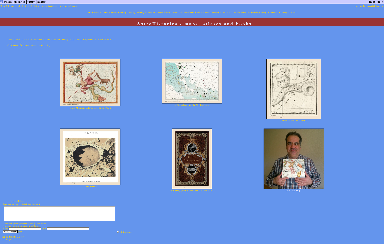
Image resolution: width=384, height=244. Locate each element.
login (13, 223)
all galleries (22, 6)
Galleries (35, 6)
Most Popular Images (162, 12)
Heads (229, 12)
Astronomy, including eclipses (139, 12)
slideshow (379, 6)
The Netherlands (187, 12)
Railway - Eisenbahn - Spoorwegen (274, 12)
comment (14, 201)
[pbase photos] (6, 3)
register (19, 223)
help (20, 231)
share (21, 201)
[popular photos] (207, 3)
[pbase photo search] (41, 3)
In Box (293, 12)
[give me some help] (372, 3)
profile (13, 6)
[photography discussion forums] (31, 3)
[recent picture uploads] (20, 3)
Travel (175, 12)
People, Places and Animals (246, 12)
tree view (359, 6)
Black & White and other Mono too (210, 12)
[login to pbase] (380, 3)
